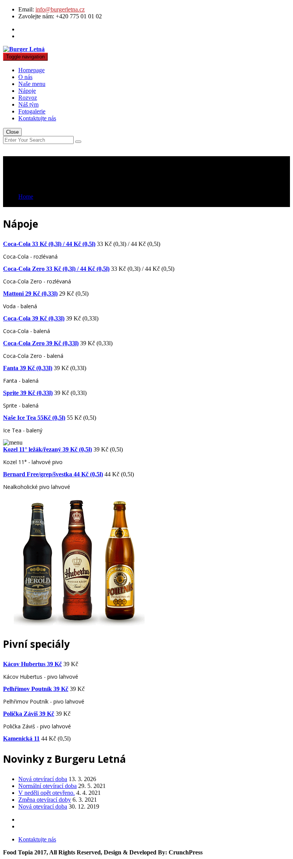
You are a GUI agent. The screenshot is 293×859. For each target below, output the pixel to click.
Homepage (31, 70)
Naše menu (31, 84)
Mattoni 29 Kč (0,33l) (30, 293)
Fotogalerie (31, 111)
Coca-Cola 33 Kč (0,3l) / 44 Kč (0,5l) (49, 244)
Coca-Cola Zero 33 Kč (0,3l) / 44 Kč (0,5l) (56, 268)
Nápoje (27, 90)
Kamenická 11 (21, 738)
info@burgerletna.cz (60, 9)
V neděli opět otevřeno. (46, 792)
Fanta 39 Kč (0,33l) (27, 368)
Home (25, 196)
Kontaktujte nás (37, 118)
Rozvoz (27, 97)
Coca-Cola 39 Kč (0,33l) (33, 318)
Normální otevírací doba (47, 786)
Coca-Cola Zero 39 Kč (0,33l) (41, 343)
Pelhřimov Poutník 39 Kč (35, 689)
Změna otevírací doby (44, 799)
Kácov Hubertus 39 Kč (32, 664)
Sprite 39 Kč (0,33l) (28, 393)
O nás (25, 77)
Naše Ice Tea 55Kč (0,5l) (34, 417)
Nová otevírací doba (42, 779)
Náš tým (28, 104)
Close (12, 132)
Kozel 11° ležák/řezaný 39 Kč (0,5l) (47, 449)
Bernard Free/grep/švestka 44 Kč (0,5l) (53, 474)
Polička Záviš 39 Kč (28, 713)
